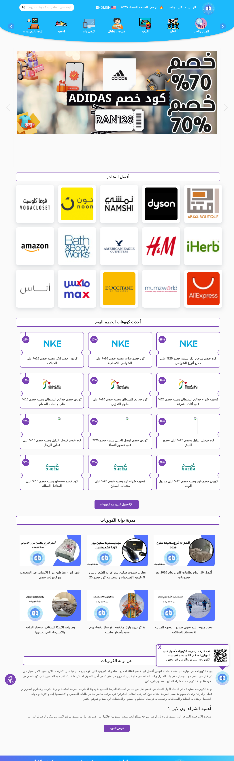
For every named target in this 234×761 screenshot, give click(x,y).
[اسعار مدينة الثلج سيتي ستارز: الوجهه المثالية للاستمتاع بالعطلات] (184, 605)
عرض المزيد (116, 728)
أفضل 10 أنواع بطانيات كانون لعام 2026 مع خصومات (184, 575)
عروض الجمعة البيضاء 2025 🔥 (141, 7)
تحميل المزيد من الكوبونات (114, 504)
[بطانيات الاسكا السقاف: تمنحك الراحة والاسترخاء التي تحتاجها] (50, 605)
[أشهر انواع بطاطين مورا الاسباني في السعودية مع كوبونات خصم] (50, 550)
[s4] (117, 92)
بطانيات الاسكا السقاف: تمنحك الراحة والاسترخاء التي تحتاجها (50, 630)
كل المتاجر (175, 7)
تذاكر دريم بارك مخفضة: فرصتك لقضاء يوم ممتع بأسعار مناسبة (117, 630)
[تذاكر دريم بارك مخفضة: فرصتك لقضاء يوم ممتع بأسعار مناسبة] (117, 605)
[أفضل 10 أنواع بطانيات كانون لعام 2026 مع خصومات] (184, 550)
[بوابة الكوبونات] (208, 8)
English (103, 7)
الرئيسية (190, 7)
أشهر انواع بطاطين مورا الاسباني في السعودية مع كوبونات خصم (50, 575)
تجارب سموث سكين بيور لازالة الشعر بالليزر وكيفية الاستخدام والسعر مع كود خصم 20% (117, 575)
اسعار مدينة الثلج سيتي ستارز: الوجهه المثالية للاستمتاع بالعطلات (184, 630)
